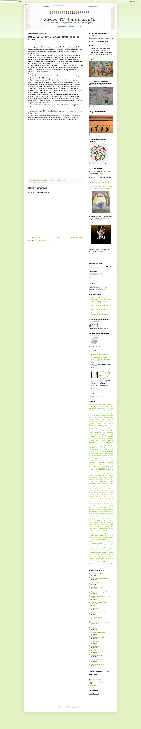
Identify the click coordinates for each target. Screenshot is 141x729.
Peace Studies (99, 534)
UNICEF (111, 562)
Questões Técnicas (107, 545)
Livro (100, 515)
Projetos (111, 539)
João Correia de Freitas (104, 505)
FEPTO (111, 483)
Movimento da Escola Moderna (103, 522)
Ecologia (91, 459)
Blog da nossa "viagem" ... (99, 592)
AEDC (111, 408)
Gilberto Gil (105, 492)
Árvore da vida (95, 641)
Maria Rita (110, 518)
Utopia (90, 563)
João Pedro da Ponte (101, 507)
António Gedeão (108, 411)
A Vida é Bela (109, 406)
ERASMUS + (105, 477)
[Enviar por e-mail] (58, 180)
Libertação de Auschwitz (106, 513)
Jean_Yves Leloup (93, 505)
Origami (94, 528)
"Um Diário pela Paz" (97, 655)
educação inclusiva (40, 182)
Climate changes (107, 427)
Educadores (102, 475)
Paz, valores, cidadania (98, 650)
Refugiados (104, 547)
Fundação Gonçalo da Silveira (96, 490)
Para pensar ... (104, 530)
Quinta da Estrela (96, 587)
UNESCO (105, 562)
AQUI (101, 173)
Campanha (91, 419)
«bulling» (101, 404)
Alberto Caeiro (95, 410)
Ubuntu (100, 562)
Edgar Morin (109, 459)
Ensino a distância (93, 477)
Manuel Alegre (92, 516)
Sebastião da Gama (93, 550)
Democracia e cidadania (101, 442)
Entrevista (100, 477)
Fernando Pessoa (93, 485)
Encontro (110, 475)
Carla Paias (98, 419)
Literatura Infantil (93, 515)
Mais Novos (105, 515)
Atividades (102, 415)
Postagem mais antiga (75, 237)
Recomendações (93, 547)
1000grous (107, 404)
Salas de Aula (108, 549)
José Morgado (93, 511)
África (90, 410)
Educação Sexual (93, 475)
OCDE (90, 528)
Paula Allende (101, 532)
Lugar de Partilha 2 (97, 573)
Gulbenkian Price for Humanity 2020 (104, 494)
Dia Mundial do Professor (95, 451)
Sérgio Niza (105, 552)
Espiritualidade (98, 479)
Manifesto (110, 515)
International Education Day (106, 502)
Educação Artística (96, 463)
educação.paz (96, 685)
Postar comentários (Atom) (42, 240)
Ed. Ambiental (100, 459)
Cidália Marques (108, 425)
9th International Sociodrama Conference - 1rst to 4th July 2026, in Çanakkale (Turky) (100, 359)
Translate (103, 289)
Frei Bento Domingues (95, 488)
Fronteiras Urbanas (107, 489)
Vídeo (94, 563)
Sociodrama (96, 554)
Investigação (92, 503)
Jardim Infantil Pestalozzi (105, 503)
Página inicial (56, 237)
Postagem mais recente (36, 237)
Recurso (99, 547)
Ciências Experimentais (95, 427)
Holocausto (91, 498)
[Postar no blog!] (60, 180)
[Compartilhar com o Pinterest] (65, 180)
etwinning (106, 481)
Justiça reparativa (101, 511)
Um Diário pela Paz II (97, 637)
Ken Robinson (109, 511)
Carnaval (102, 421)
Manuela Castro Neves (102, 516)
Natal (90, 526)
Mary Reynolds (92, 520)
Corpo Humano (93, 434)
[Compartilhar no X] (61, 180)
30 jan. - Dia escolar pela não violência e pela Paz (99, 302)
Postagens (94, 274)
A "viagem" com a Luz (98, 583)
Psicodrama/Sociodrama (95, 543)
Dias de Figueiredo (107, 451)
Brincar (106, 417)
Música (111, 524)
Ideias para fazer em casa (97, 500)
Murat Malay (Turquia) (99, 524)
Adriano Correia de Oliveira (102, 408)
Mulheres (91, 524)
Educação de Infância (100, 465)
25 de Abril (92, 406)
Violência (99, 563)
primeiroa (94, 628)
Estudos (91, 481)
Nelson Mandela (97, 526)
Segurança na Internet (95, 552)
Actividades (92, 408)
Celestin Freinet (101, 423)
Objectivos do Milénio (108, 526)
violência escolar (108, 563)
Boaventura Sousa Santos (96, 417)
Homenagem (99, 498)
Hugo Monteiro (109, 498)
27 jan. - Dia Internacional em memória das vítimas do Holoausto (101, 298)
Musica (106, 524)
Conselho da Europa (100, 432)
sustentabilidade (109, 556)
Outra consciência (103, 528)
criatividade (103, 434)
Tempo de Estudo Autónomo (102, 558)
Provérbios (91, 541)
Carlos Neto (96, 421)
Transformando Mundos (98, 613)
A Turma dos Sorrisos (98, 632)
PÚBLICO (110, 543)
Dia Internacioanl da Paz (103, 447)
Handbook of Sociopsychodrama (104, 496)
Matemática (100, 520)
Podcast (96, 537)
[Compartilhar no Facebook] (63, 180)
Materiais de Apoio (108, 520)
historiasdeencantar (97, 664)
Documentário (109, 457)
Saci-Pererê (99, 548)
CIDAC (111, 423)
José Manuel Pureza (107, 509)
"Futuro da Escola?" (93, 404)
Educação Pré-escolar (107, 473)
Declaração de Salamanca (97, 438)
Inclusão (96, 502)
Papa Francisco (95, 530)
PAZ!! (93, 533)
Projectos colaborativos (100, 539)
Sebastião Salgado (103, 550)
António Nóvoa (93, 414)
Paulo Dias (106, 532)
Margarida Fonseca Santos (99, 518)
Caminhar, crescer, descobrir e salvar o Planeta (100, 603)
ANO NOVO (99, 411)
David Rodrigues (108, 436)
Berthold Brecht (109, 415)
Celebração (91, 423)
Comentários (95, 278)
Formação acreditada (107, 487)
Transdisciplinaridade (107, 560)
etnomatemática (98, 481)
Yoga (90, 565)
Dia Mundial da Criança (107, 449)
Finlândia (91, 487)
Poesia (101, 537)
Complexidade (93, 429)
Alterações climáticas (106, 410)
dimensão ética (93, 453)
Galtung (95, 492)
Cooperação (109, 432)
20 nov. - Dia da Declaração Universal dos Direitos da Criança (100, 310)
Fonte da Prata (95, 608)
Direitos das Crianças (106, 453)
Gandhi (99, 492)
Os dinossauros (96, 646)
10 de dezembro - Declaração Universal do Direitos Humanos (99, 313)
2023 (111, 404)
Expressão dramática (102, 483)
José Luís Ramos (97, 509)
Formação (97, 487)
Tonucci (97, 560)
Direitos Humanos (94, 455)
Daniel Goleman (99, 436)
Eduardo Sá (93, 461)
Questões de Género (95, 545)
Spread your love (99, 556)
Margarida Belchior (98, 683)
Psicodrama (110, 541)
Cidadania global (95, 425)
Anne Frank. (92, 411)
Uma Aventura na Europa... (99, 578)
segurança (110, 550)
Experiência (92, 483)
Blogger (79, 707)
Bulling (111, 417)
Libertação (97, 513)
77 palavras (101, 406)
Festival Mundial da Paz (106, 485)
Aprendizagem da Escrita (104, 413)
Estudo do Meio (108, 479)
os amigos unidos (97, 617)
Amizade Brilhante (97, 659)
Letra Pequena (100, 396)
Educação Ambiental (106, 461)
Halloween (91, 496)
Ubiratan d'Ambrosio (93, 562)
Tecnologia (92, 558)
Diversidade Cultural (100, 457)
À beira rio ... (95, 370)
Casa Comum (109, 421)
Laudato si (91, 513)
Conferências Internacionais (95, 430)
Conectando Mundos (106, 429)
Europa (111, 481)
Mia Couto (91, 522)
